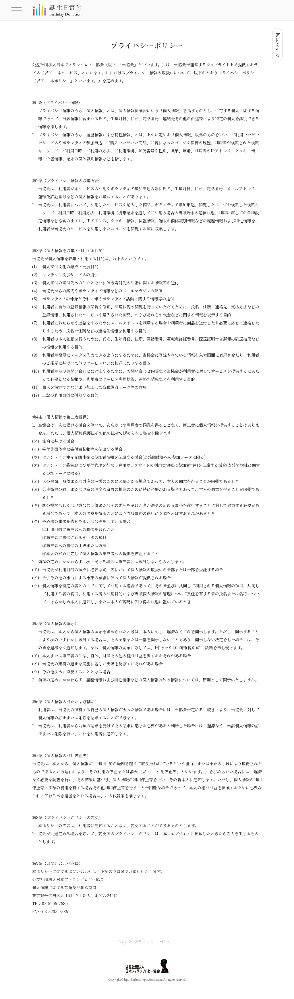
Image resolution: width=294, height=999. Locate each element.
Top (122, 941)
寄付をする (277, 45)
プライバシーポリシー (155, 941)
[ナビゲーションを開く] (16, 10)
